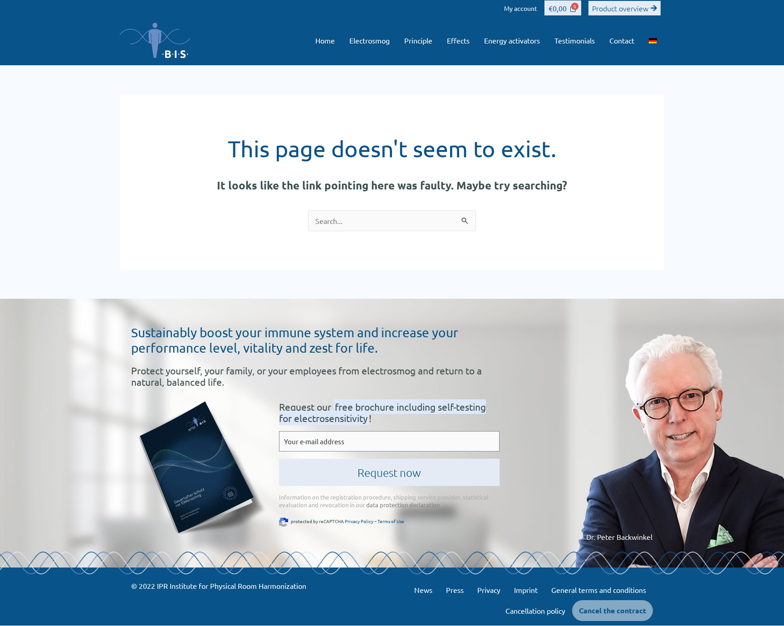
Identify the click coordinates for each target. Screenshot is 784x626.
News (423, 589)
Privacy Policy (359, 521)
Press (455, 589)
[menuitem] (653, 40)
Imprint (526, 589)
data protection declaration (403, 505)
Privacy (488, 589)
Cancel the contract (612, 610)
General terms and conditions (598, 589)
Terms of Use (390, 521)
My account (520, 8)
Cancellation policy (535, 610)
